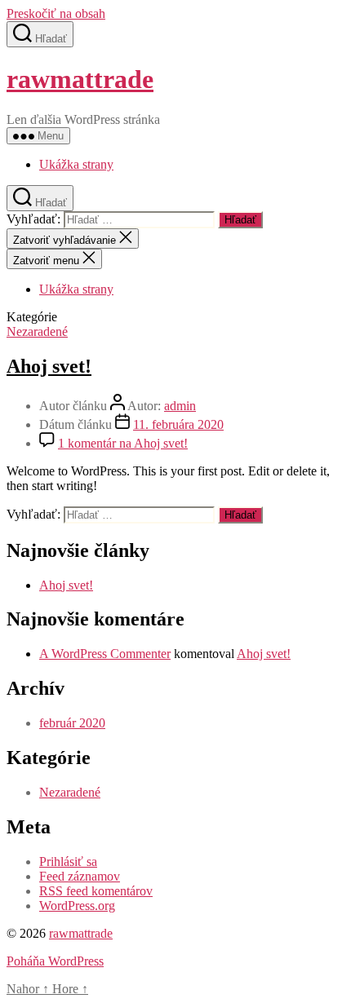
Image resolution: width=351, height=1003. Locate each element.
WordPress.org (77, 905)
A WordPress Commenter (105, 654)
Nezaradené (37, 331)
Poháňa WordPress (55, 961)
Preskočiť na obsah (56, 13)
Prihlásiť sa (68, 861)
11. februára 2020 (178, 424)
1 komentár (123, 443)
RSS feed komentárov (96, 891)
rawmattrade (80, 79)
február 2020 (72, 723)
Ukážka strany (76, 164)
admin (180, 406)
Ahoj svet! (49, 366)
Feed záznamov (79, 876)
